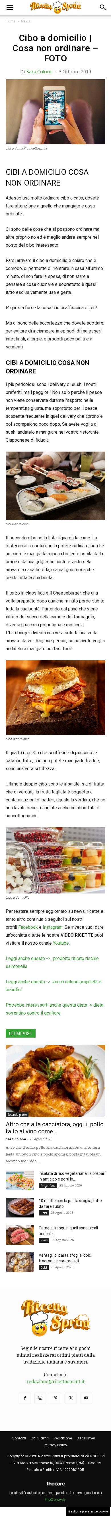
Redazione (63, 1438)
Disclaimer (86, 1438)
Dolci (43, 1213)
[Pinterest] (55, 1398)
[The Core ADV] (55, 1485)
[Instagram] (40, 1398)
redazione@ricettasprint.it (55, 1381)
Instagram (53, 927)
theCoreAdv (55, 1499)
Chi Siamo (39, 1438)
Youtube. (61, 943)
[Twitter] (71, 1398)
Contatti (19, 1438)
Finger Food (48, 1186)
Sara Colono (39, 71)
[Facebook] (24, 1398)
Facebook (28, 927)
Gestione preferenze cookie (88, 1511)
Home (11, 21)
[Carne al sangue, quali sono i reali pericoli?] (20, 1235)
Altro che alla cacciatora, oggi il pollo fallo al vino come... (55, 1128)
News (25, 21)
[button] (10, 7)
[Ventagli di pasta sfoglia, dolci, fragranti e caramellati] (20, 1262)
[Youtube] (86, 1398)
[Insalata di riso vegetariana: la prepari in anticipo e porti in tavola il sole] (20, 1180)
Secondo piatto (17, 1115)
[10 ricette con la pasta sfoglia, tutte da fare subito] (20, 1207)
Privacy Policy (55, 1445)
